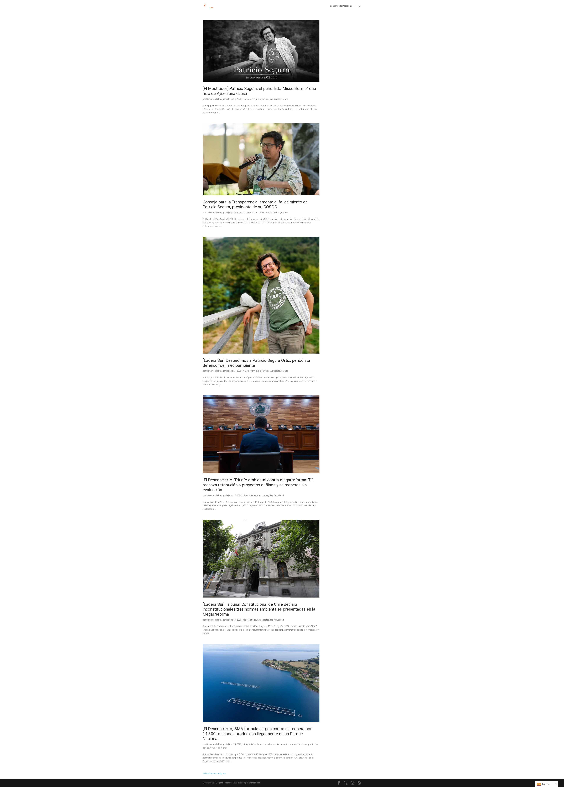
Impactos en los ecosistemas (271, 744)
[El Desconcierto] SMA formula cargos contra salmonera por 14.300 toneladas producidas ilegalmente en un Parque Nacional (257, 733)
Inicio (258, 99)
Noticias (266, 99)
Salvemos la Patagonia (341, 6)
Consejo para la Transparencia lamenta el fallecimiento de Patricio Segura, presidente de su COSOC (255, 204)
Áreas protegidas (265, 495)
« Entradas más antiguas (214, 773)
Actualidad (275, 99)
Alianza (284, 99)
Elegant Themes (223, 783)
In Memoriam (249, 99)
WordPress (254, 783)
